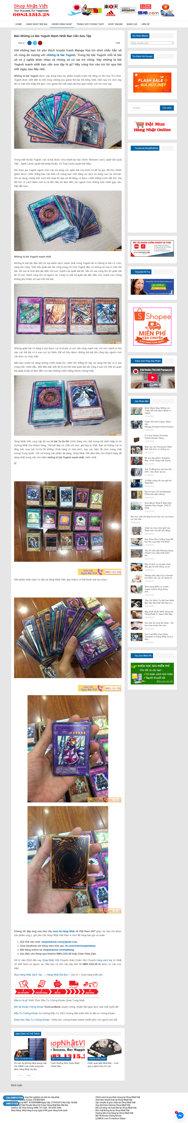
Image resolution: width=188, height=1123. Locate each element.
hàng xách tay (105, 960)
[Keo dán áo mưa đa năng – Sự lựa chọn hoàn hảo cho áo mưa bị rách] (136, 626)
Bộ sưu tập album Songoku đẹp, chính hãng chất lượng (157, 459)
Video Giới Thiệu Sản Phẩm (147, 361)
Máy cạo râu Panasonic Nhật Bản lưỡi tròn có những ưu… (158, 448)
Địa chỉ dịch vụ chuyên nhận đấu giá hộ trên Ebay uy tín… (158, 565)
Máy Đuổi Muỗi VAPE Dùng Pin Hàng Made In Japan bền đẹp (159, 613)
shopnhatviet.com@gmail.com (59, 941)
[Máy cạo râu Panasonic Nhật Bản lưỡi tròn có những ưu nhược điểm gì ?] (136, 450)
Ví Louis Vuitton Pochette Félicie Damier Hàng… (156, 436)
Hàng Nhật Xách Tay (31, 974)
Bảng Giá (132, 24)
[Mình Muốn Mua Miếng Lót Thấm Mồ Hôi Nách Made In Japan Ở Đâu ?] (136, 411)
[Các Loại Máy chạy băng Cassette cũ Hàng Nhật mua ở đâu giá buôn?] (136, 637)
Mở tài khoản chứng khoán (28, 1006)
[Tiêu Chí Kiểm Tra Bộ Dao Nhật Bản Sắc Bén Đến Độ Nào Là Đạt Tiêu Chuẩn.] (136, 603)
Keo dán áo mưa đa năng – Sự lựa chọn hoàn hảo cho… (159, 624)
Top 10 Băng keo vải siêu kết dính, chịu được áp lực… (158, 470)
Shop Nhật (48, 960)
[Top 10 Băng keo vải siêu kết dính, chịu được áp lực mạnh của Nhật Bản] (136, 472)
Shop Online (115, 24)
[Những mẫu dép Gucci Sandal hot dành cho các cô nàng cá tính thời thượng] (136, 578)
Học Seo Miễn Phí (143, 656)
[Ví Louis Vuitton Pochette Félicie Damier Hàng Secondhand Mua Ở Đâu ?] (136, 438)
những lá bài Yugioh (61, 55)
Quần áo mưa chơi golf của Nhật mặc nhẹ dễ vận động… (158, 529)
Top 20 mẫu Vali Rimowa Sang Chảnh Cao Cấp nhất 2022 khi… (159, 553)
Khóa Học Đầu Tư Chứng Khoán (31, 1019)
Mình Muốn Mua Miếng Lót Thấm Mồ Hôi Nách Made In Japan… (158, 410)
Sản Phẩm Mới (141, 401)
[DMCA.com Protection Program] (110, 1118)
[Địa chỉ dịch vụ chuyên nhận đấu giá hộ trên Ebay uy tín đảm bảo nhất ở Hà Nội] (136, 567)
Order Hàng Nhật (62, 24)
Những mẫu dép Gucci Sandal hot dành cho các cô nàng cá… (159, 576)
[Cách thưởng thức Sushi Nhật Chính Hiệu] (68, 1049)
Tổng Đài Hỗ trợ (142, 272)
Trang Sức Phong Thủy (90, 24)
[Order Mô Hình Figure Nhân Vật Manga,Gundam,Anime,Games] (136, 425)
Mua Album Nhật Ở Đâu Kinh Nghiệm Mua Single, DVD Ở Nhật (158, 505)
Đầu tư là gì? (21, 1000)
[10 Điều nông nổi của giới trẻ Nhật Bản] (136, 483)
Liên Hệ (145, 24)
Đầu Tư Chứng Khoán (26, 1013)
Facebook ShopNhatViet (146, 148)
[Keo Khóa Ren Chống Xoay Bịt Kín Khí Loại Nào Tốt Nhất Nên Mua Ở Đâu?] (136, 542)
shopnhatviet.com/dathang (58, 949)
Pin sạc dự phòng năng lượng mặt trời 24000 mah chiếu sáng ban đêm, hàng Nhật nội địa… (30, 1066)
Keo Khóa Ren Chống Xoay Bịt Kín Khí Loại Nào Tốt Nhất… (159, 540)
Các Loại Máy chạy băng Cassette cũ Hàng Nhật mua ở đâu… (159, 636)
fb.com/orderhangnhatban (80, 945)
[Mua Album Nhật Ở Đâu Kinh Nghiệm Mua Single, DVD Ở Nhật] (136, 506)
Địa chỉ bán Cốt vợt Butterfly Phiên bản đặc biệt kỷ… (158, 492)
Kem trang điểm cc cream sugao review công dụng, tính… (157, 589)
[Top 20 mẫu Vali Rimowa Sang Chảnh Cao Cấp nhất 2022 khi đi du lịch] (136, 553)
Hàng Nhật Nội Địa (36, 24)
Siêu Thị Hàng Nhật (24, 1059)
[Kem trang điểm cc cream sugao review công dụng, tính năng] (136, 589)
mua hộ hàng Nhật (64, 931)
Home (18, 24)
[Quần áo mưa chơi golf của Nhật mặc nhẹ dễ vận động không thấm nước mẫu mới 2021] (136, 531)
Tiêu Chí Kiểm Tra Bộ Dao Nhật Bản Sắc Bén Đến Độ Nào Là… (159, 601)
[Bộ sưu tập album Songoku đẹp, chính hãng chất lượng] (136, 461)
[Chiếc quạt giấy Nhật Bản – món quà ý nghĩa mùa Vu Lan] (105, 1049)
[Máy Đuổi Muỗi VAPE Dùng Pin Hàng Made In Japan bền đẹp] (136, 615)
